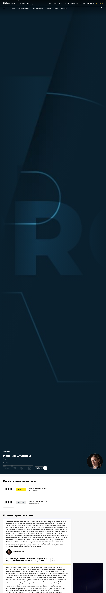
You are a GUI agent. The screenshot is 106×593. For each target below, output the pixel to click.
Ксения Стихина (18, 551)
